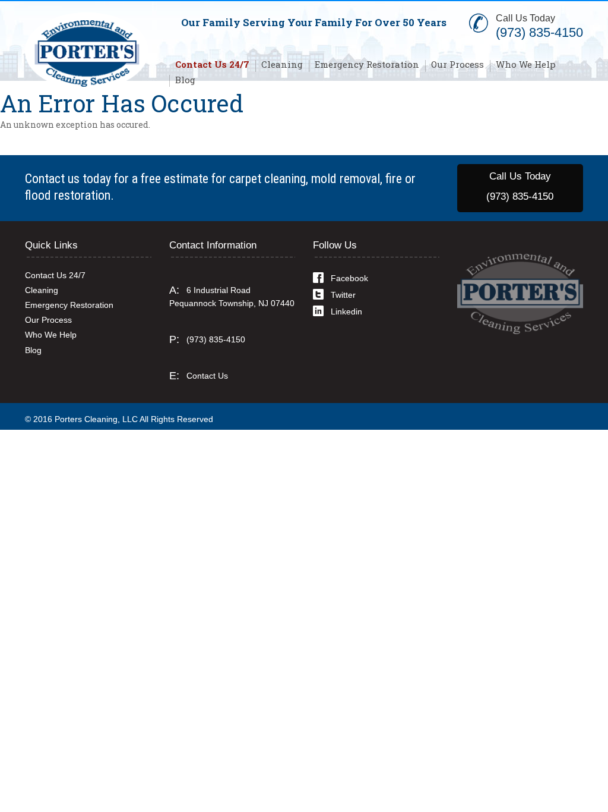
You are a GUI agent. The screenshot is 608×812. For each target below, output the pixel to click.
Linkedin (346, 311)
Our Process (457, 64)
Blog (185, 80)
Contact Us (207, 375)
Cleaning (282, 64)
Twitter (343, 295)
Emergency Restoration (367, 64)
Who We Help (526, 64)
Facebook (349, 278)
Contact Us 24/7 (212, 64)
